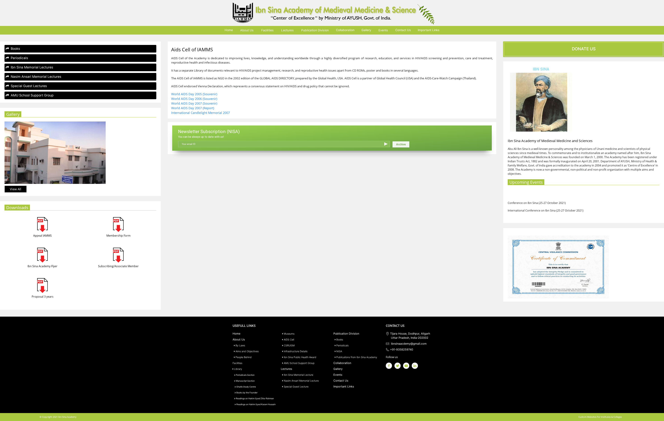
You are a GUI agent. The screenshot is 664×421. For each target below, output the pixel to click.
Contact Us (403, 30)
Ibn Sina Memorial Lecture (298, 374)
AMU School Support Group (31, 95)
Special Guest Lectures (28, 86)
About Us (246, 30)
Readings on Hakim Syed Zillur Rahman (254, 398)
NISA (339, 351)
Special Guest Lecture (295, 386)
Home (229, 30)
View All (15, 189)
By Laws (240, 345)
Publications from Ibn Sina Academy (356, 357)
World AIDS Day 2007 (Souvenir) (194, 103)
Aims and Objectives (247, 351)
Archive (401, 144)
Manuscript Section (245, 381)
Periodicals (18, 58)
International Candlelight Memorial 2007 (200, 113)
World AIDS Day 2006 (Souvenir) (194, 99)
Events (383, 30)
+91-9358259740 (401, 349)
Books (14, 49)
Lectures (287, 30)
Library (237, 368)
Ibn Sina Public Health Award (299, 357)
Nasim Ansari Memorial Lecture (301, 380)
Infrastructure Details (295, 351)
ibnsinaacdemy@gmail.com (408, 343)
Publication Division (315, 30)
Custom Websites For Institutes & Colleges (600, 416)
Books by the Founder (246, 392)
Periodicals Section (245, 375)
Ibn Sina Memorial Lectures (31, 67)
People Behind (243, 357)
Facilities (267, 30)
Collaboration (345, 30)
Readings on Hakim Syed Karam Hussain (256, 404)
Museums (288, 333)
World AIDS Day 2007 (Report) (192, 108)
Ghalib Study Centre (246, 386)
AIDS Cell (288, 339)
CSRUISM (289, 345)
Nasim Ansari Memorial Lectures (35, 77)
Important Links (428, 30)
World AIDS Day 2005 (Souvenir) (194, 94)
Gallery (366, 30)
